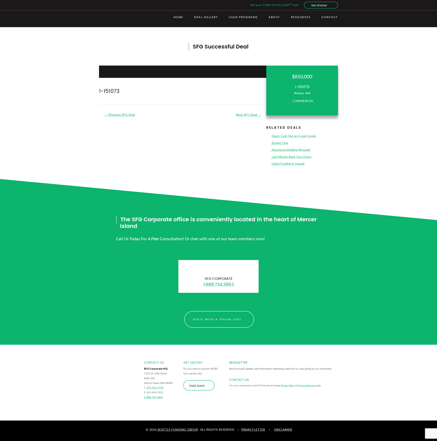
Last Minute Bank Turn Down (291, 157)
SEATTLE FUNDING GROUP (177, 429)
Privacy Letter (253, 429)
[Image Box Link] (218, 276)
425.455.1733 (155, 387)
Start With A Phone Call (217, 319)
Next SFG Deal (248, 114)
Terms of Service (307, 385)
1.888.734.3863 (153, 397)
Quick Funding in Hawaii (287, 163)
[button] (320, 5)
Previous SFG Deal (119, 114)
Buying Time (279, 143)
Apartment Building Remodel (290, 150)
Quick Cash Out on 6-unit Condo (293, 136)
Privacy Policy (288, 385)
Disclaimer (283, 429)
